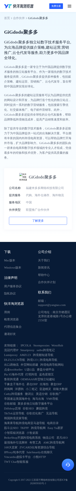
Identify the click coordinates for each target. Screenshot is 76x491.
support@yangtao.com (52, 305)
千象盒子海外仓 (14, 384)
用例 (7, 312)
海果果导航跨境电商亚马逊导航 (24, 423)
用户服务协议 (13, 286)
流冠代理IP (11, 350)
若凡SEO (62, 437)
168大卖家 (11, 447)
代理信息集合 (13, 326)
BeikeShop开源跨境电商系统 (22, 437)
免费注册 (56, 6)
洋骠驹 (19, 389)
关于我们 (44, 260)
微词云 (29, 393)
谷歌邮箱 (10, 403)
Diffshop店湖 (12, 408)
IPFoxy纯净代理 (14, 452)
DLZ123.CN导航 (14, 359)
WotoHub (57, 345)
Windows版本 (12, 267)
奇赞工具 (35, 442)
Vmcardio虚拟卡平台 (17, 457)
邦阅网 (8, 389)
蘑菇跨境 (42, 408)
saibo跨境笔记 (46, 350)
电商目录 (53, 423)
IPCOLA (26, 345)
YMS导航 (52, 398)
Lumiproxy (11, 355)
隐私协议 (10, 293)
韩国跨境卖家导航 (15, 418)
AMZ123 (25, 355)
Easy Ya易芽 (55, 428)
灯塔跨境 (31, 374)
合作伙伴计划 (47, 282)
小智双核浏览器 (14, 432)
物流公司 (48, 437)
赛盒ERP (56, 384)
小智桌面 (32, 432)
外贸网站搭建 (29, 364)
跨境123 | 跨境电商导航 (42, 359)
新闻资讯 (44, 267)
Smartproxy (27, 350)
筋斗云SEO (11, 428)
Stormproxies (41, 345)
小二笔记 (31, 389)
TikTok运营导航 (14, 413)
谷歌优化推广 (35, 413)
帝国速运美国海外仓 (17, 398)
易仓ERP (32, 384)
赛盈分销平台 (45, 369)
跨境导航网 (38, 428)
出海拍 (44, 384)
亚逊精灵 (45, 389)
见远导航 (52, 413)
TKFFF (24, 428)
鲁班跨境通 (11, 379)
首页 (7, 18)
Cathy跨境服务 (13, 393)
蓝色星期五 (46, 374)
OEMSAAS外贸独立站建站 (38, 379)
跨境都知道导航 (43, 355)
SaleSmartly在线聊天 (40, 452)
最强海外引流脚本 (15, 442)
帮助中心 (44, 275)
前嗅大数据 (60, 389)
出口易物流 (11, 364)
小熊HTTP (39, 457)
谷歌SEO (28, 408)
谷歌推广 (55, 393)
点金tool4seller (13, 369)
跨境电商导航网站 (52, 364)
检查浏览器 (11, 319)
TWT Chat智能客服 (16, 461)
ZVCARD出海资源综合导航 (37, 447)
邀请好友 (10, 334)
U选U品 (30, 369)
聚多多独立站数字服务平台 (35, 403)
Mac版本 (9, 260)
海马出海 (38, 398)
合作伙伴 (19, 18)
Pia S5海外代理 (13, 374)
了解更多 (38, 220)
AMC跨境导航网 (54, 442)
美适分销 (42, 393)
